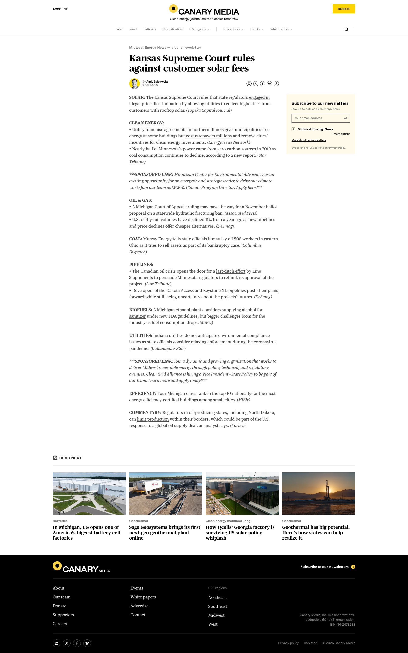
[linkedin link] (56, 643)
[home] (204, 9)
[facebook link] (77, 643)
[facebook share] (262, 83)
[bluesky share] (269, 83)
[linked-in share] (249, 83)
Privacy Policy (337, 148)
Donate (344, 9)
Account (60, 9)
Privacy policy (288, 643)
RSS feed (310, 643)
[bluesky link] (87, 643)
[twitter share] (255, 83)
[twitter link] (67, 643)
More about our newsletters (309, 140)
